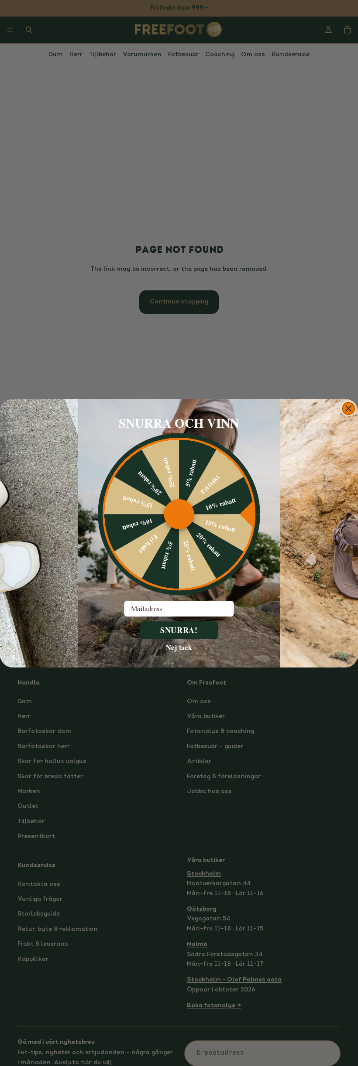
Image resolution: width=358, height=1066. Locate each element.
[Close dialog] (348, 408)
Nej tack (179, 647)
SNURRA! (179, 629)
